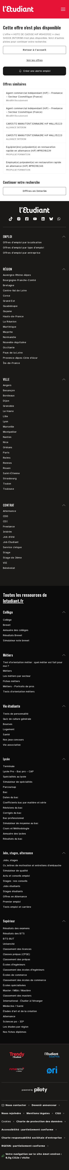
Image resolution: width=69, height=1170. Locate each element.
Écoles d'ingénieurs (14, 964)
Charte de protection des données (39, 1121)
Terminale (9, 766)
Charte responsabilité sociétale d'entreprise (31, 1137)
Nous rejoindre (11, 1113)
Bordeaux (8, 395)
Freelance (9, 526)
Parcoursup (9, 787)
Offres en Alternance (15, 896)
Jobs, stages (10, 860)
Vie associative (12, 744)
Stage (6, 552)
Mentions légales (38, 1113)
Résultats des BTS (14, 933)
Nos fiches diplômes (14, 1031)
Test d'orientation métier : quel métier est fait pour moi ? (32, 664)
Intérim (7, 531)
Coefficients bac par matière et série (24, 802)
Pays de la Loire (13, 352)
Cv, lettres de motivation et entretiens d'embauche (32, 865)
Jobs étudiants (11, 886)
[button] (11, 219)
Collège (7, 619)
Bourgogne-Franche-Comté (19, 280)
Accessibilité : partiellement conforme (27, 1129)
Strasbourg (10, 478)
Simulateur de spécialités (17, 781)
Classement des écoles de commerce (24, 980)
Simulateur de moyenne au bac (20, 823)
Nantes (7, 437)
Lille (5, 416)
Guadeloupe (10, 306)
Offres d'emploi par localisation (22, 242)
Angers (7, 385)
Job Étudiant (11, 542)
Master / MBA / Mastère (17, 990)
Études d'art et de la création (20, 1011)
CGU (58, 1113)
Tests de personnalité (15, 713)
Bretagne (8, 285)
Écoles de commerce (15, 975)
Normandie (9, 337)
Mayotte (8, 332)
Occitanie (9, 347)
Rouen (6, 468)
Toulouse (8, 488)
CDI (5, 521)
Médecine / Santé (13, 1006)
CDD (5, 516)
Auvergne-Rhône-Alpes (17, 275)
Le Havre (8, 411)
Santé (6, 734)
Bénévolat (9, 568)
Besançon (9, 390)
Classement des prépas (16, 959)
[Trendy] (17, 1055)
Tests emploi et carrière (17, 906)
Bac (5, 792)
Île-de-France (11, 363)
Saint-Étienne (11, 473)
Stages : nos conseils (15, 881)
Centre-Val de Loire (15, 290)
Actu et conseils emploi (16, 875)
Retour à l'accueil (34, 49)
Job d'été (9, 536)
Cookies (6, 1121)
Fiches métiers (11, 681)
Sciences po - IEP (13, 1021)
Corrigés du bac (12, 812)
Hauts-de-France (13, 316)
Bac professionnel (13, 818)
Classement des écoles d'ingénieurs (23, 969)
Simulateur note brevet (16, 640)
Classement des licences (17, 949)
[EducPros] (52, 1055)
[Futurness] (17, 1070)
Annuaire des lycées (14, 833)
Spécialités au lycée (14, 776)
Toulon (7, 483)
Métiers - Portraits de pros (18, 686)
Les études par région (15, 1026)
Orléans (7, 447)
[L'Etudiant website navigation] (18, 9)
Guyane (7, 311)
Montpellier (10, 431)
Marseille (8, 426)
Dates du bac (10, 797)
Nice (5, 442)
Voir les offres (34, 60)
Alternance (9, 511)
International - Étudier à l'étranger (23, 1000)
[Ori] (52, 1070)
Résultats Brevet (12, 635)
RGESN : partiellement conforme (23, 1145)
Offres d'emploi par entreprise (21, 252)
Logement (8, 729)
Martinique (9, 326)
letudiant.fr (13, 600)
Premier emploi (12, 901)
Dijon (6, 400)
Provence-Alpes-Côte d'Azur (20, 357)
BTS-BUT (8, 938)
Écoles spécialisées (14, 985)
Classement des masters (17, 995)
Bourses (7, 724)
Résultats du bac (12, 838)
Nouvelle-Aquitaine (14, 342)
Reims (6, 457)
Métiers (7, 670)
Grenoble (8, 406)
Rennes (7, 462)
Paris (6, 452)
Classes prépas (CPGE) (16, 954)
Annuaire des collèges (15, 630)
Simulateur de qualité (15, 870)
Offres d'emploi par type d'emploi (23, 247)
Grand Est (9, 300)
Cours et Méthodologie (16, 828)
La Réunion (9, 321)
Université (9, 943)
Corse (6, 295)
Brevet (6, 625)
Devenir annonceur (44, 1105)
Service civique (12, 547)
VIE (5, 562)
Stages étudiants (13, 891)
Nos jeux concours (13, 739)
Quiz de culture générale (17, 718)
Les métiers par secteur (17, 676)
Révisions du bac (12, 807)
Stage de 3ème (12, 557)
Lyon (5, 421)
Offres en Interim (35, 191)
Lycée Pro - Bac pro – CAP (18, 771)
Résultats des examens (16, 928)
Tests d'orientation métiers (19, 691)
